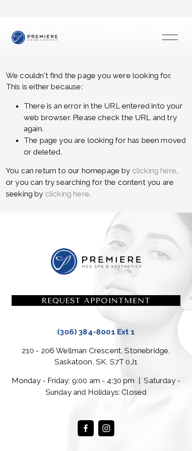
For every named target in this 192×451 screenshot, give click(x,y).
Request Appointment (96, 300)
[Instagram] (106, 428)
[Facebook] (86, 428)
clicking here (154, 170)
